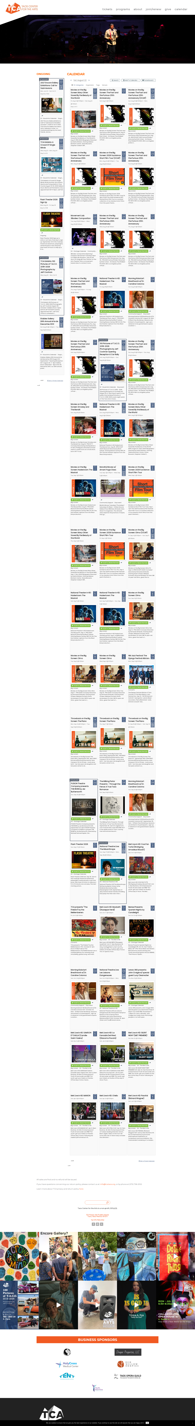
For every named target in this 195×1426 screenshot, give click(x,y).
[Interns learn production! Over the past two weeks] (97, 1305)
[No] (192, 1423)
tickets (107, 9)
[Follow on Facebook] (93, 1224)
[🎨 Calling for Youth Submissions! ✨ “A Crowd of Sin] (136, 1256)
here (81, 1189)
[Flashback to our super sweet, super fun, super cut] (97, 1256)
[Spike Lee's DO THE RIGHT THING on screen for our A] (175, 1256)
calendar (181, 9)
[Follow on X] (101, 1224)
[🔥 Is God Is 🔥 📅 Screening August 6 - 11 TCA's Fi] (136, 1305)
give (168, 9)
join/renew (153, 9)
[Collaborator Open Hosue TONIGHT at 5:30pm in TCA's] (175, 1305)
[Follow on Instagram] (97, 1224)
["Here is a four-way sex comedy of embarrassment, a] (58, 1305)
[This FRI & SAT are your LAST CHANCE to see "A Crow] (19, 1256)
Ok (147, 1423)
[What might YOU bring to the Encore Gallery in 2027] (58, 1256)
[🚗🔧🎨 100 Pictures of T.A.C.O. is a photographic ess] (19, 1305)
